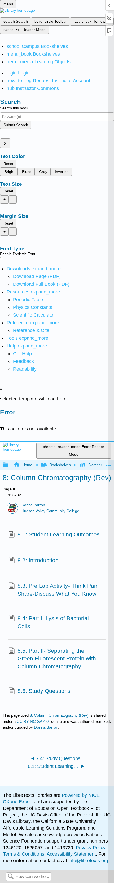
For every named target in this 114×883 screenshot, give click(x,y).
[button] (23, 361)
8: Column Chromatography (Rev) (59, 715)
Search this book (14, 108)
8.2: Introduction (38, 560)
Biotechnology (100, 465)
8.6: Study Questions (44, 691)
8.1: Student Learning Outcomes (58, 534)
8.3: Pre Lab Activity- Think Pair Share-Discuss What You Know (57, 590)
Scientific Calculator (34, 315)
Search (10, 877)
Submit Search (15, 125)
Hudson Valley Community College (50, 511)
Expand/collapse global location (108, 463)
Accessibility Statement (71, 854)
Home (27, 465)
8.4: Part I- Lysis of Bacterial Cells (53, 622)
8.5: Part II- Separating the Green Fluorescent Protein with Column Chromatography (56, 658)
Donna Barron (33, 505)
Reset (8, 163)
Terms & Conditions (23, 854)
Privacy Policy (90, 847)
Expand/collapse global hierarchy (9, 465)
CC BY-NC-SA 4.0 (33, 721)
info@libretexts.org (87, 860)
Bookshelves (60, 465)
